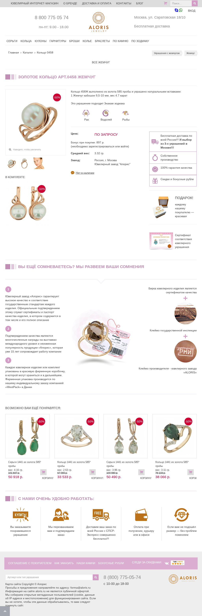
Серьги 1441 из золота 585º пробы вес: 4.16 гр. (24, 466)
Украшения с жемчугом (167, 53)
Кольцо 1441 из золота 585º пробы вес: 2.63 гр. (74, 466)
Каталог (28, 52)
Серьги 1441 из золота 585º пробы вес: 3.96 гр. (123, 466)
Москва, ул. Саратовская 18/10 (159, 17)
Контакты (123, 3)
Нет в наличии (85, 172)
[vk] (167, 563)
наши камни (86, 563)
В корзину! (93, 473)
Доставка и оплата (96, 3)
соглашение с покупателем (29, 563)
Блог (139, 3)
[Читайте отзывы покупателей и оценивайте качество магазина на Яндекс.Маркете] (177, 562)
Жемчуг (190, 53)
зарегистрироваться (101, 146)
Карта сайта (13, 584)
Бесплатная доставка (152, 26)
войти (124, 146)
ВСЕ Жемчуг (101, 62)
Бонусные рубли (111, 563)
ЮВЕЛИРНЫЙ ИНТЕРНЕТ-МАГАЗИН (34, 3)
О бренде (70, 3)
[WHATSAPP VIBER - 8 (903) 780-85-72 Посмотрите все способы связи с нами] (178, 10)
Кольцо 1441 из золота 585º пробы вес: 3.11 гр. (172, 466)
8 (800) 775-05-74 (122, 577)
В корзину (44, 473)
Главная (13, 52)
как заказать (64, 563)
